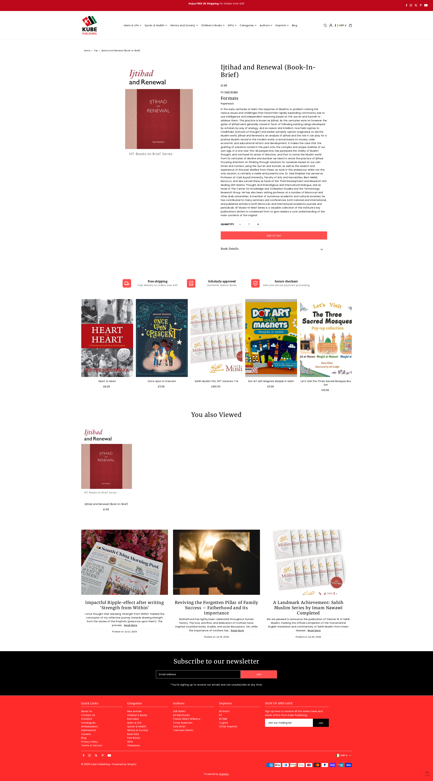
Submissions (88, 730)
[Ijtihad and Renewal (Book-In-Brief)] (106, 462)
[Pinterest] (421, 5)
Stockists (86, 719)
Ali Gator (224, 711)
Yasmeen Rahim (183, 730)
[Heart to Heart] (107, 338)
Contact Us (88, 715)
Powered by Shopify (124, 764)
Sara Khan (179, 726)
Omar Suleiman (182, 722)
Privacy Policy (89, 741)
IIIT (220, 715)
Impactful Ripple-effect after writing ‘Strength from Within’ (124, 605)
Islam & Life (134, 722)
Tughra (223, 722)
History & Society (137, 730)
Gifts (130, 741)
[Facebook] (406, 5)
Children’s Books (137, 715)
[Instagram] (411, 5)
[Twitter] (416, 5)
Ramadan (133, 719)
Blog (83, 738)
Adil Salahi (179, 711)
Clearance (133, 745)
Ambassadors (89, 726)
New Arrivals (134, 711)
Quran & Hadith (136, 726)
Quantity (227, 224)
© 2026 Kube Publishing (95, 764)
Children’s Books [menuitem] (211, 25)
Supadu (224, 774)
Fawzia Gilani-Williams (186, 719)
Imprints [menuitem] (281, 25)
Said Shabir (231, 92)
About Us (86, 711)
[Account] (330, 25)
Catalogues (88, 722)
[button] (274, 249)
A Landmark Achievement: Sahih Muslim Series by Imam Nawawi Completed (308, 608)
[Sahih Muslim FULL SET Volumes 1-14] (216, 338)
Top (96, 50)
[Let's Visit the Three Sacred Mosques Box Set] (326, 338)
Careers (86, 734)
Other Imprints (228, 726)
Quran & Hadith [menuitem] (155, 25)
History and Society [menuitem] (182, 25)
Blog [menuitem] (294, 25)
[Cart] (350, 25)
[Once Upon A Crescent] (162, 338)
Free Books (133, 738)
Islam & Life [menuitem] (131, 25)
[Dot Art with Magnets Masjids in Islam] (271, 338)
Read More (130, 625)
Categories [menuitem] (247, 25)
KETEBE (223, 719)
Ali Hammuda (181, 715)
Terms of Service (91, 745)
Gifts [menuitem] (231, 25)
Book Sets (133, 734)
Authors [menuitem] (265, 25)
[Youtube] (426, 5)
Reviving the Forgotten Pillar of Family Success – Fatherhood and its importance (216, 608)
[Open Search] (325, 25)
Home (87, 50)
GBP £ (343, 25)
